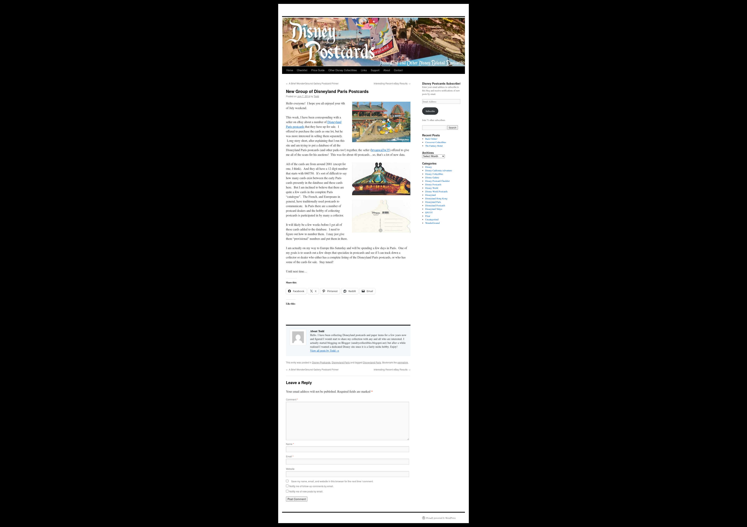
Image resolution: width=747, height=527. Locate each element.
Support (375, 70)
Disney (428, 166)
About (386, 70)
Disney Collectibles (434, 173)
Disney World (431, 187)
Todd (316, 96)
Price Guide (317, 70)
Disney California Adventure (438, 170)
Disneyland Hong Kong (436, 198)
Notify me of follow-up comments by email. (311, 486)
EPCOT (429, 212)
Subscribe (430, 111)
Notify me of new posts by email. (306, 491)
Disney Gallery (432, 177)
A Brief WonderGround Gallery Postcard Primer (312, 83)
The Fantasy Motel (434, 145)
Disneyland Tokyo (433, 208)
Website (290, 468)
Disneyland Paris (341, 362)
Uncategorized (431, 219)
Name (290, 444)
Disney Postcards (321, 362)
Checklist (302, 70)
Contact (398, 70)
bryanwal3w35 (380, 150)
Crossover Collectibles (435, 142)
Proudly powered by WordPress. (441, 517)
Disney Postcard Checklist (437, 180)
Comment (292, 399)
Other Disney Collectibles (342, 70)
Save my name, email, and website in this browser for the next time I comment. (332, 481)
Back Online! (431, 138)
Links (364, 70)
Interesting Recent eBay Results (392, 83)
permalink (402, 362)
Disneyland (430, 194)
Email (290, 456)
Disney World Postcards (436, 191)
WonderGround (432, 222)
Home (289, 70)
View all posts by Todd (324, 350)
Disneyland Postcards (435, 205)
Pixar (427, 215)
